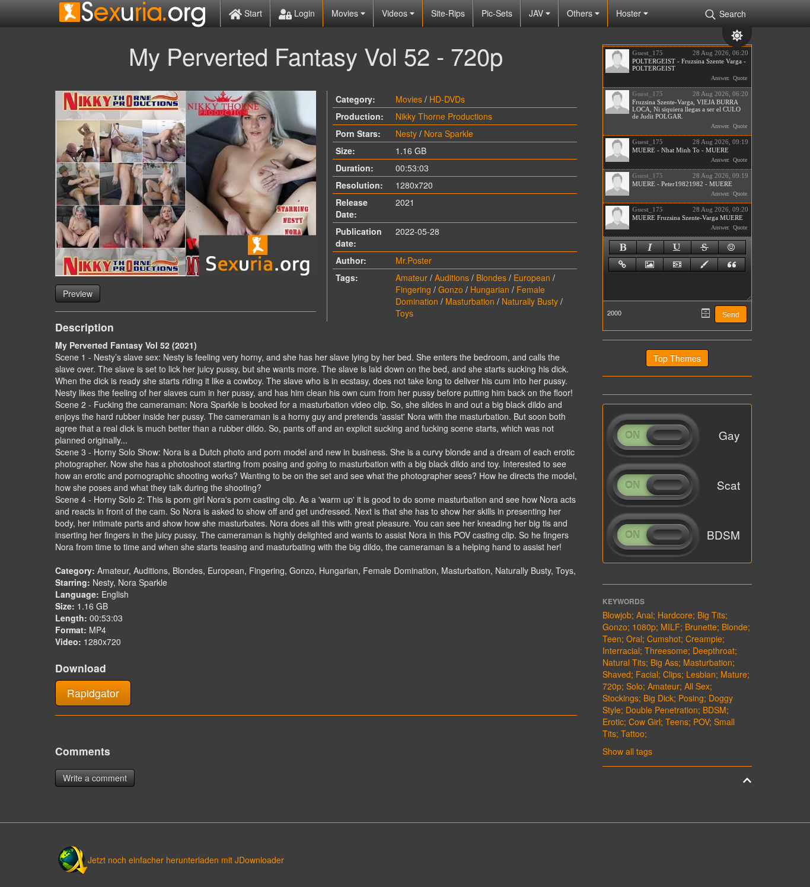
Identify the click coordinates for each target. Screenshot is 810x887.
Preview (78, 293)
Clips (672, 674)
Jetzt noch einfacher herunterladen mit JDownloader (186, 860)
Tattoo (633, 733)
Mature (733, 674)
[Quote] (731, 264)
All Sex (697, 686)
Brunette (701, 627)
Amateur (412, 277)
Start (252, 13)
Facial (647, 674)
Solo (634, 686)
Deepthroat (714, 650)
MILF (670, 627)
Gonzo (450, 289)
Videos (396, 13)
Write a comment (95, 778)
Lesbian (701, 674)
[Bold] (623, 247)
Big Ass (664, 662)
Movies (346, 13)
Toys (404, 313)
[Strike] (705, 247)
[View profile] (617, 61)
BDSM (714, 710)
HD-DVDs (447, 99)
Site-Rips (448, 13)
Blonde (735, 627)
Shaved (616, 674)
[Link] (622, 264)
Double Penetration (662, 710)
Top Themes (677, 358)
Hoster (629, 13)
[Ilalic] (650, 247)
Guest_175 (647, 52)
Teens (676, 722)
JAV (537, 13)
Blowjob (617, 615)
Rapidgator (93, 692)
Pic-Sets (496, 13)
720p (611, 686)
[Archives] (705, 313)
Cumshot (664, 638)
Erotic (613, 722)
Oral (634, 638)
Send (730, 315)
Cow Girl (645, 722)
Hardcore (675, 615)
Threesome (666, 650)
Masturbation (470, 301)
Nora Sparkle (448, 133)
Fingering (413, 289)
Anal (644, 615)
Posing (691, 698)
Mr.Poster (414, 260)
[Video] (677, 264)
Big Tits (711, 615)
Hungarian (489, 289)
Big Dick (658, 698)
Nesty (406, 133)
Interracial (621, 650)
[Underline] (677, 247)
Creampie (703, 638)
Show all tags (627, 751)
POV (701, 722)
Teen (611, 638)
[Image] (650, 264)
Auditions (452, 277)
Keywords (623, 601)
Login (303, 13)
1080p (644, 627)
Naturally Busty (530, 301)
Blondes (491, 277)
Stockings (620, 698)
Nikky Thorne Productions (444, 116)
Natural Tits (624, 662)
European (532, 277)
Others (581, 13)
